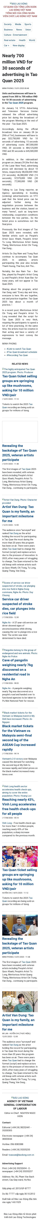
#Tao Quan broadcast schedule (22, 352)
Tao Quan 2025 (15, 102)
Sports (28, 24)
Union (28, 29)
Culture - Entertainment (15, 35)
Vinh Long (7, 823)
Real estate (9, 40)
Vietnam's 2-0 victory (12, 759)
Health (22, 40)
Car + (6, 45)
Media (18, 24)
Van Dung (13, 533)
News (19, 29)
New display (19, 45)
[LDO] (20, 371)
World (32, 40)
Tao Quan (26, 469)
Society (7, 24)
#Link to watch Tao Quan (19, 349)
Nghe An (6, 622)
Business (8, 29)
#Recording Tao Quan (17, 355)
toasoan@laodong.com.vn (21, 1155)
